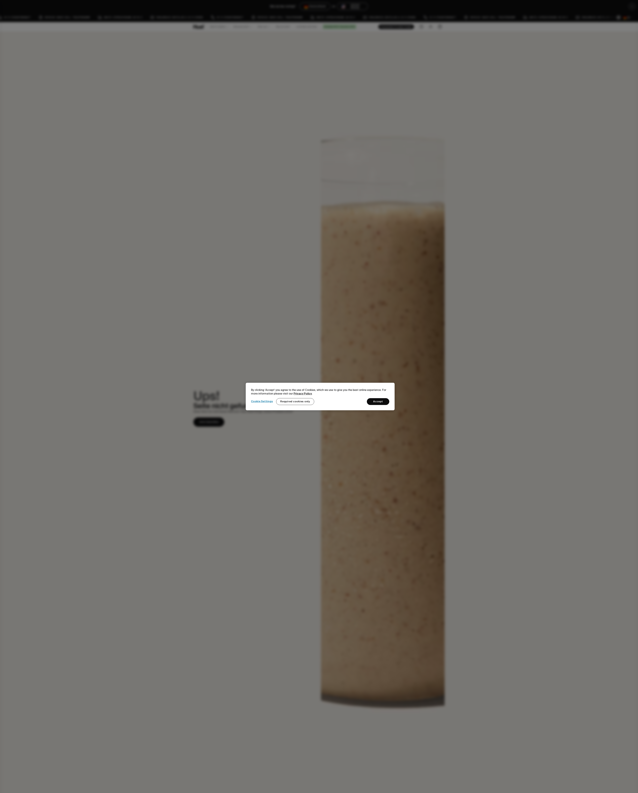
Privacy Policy (303, 393)
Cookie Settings (262, 401)
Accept (378, 401)
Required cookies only (295, 401)
